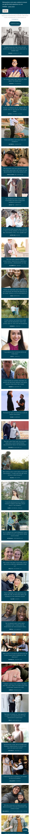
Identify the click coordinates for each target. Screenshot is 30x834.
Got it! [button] (5, 11)
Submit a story (15, 23)
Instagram (15, 19)
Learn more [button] (11, 6)
